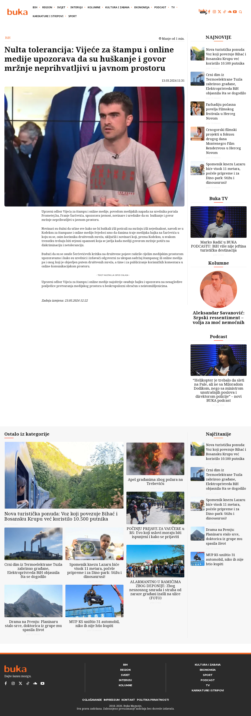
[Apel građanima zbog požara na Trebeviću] (155, 459)
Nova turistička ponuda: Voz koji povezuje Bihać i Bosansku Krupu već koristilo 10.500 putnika (226, 56)
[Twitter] (219, 12)
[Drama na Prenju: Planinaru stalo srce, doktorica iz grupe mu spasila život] (33, 601)
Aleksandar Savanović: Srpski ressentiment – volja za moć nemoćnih (218, 317)
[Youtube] (235, 12)
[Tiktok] (224, 12)
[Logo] (17, 12)
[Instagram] (214, 12)
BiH (7, 37)
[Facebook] (209, 12)
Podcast (218, 336)
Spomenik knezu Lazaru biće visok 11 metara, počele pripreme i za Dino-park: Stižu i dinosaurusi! (225, 173)
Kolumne (218, 263)
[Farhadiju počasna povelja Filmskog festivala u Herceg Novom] (198, 108)
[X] (32, 221)
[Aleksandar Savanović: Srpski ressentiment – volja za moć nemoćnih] (218, 289)
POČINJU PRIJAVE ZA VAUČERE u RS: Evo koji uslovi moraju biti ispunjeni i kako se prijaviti (155, 532)
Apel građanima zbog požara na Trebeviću (155, 481)
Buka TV (218, 198)
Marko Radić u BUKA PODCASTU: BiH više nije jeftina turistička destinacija (218, 246)
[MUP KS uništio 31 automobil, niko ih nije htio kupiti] (94, 601)
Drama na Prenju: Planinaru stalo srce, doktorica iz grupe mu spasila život (33, 625)
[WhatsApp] (32, 239)
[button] (240, 11)
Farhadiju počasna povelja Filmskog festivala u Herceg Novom (221, 111)
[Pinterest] (32, 230)
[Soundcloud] (230, 12)
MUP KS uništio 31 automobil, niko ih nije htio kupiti (94, 623)
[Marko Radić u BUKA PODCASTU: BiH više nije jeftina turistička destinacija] (219, 222)
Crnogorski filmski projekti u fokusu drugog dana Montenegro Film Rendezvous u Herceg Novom (223, 141)
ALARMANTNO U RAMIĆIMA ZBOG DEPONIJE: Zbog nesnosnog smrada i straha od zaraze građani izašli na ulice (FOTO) (155, 589)
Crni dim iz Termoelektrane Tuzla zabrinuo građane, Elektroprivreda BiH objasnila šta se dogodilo (226, 83)
